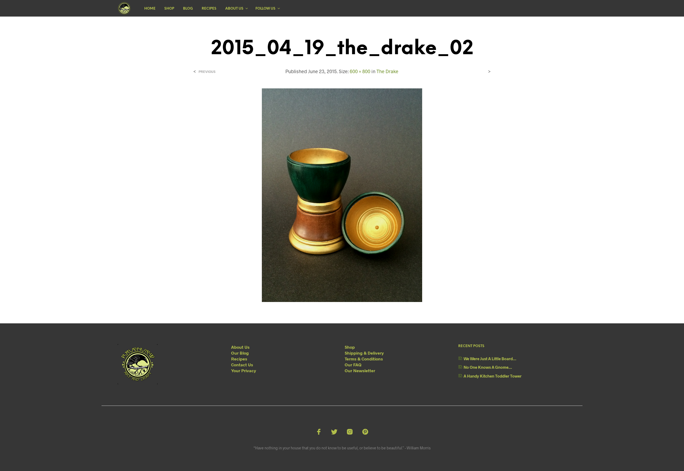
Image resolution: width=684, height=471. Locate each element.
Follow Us (265, 8)
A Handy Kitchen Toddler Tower (493, 376)
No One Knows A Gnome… (488, 367)
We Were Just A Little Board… (490, 358)
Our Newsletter (360, 370)
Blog (188, 8)
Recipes (209, 8)
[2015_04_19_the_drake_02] (342, 194)
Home (150, 8)
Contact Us (242, 364)
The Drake (387, 71)
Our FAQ (353, 364)
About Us (234, 8)
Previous (207, 71)
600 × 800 (360, 71)
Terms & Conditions (364, 358)
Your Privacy (243, 370)
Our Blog (240, 352)
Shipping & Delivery (364, 352)
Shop (169, 8)
